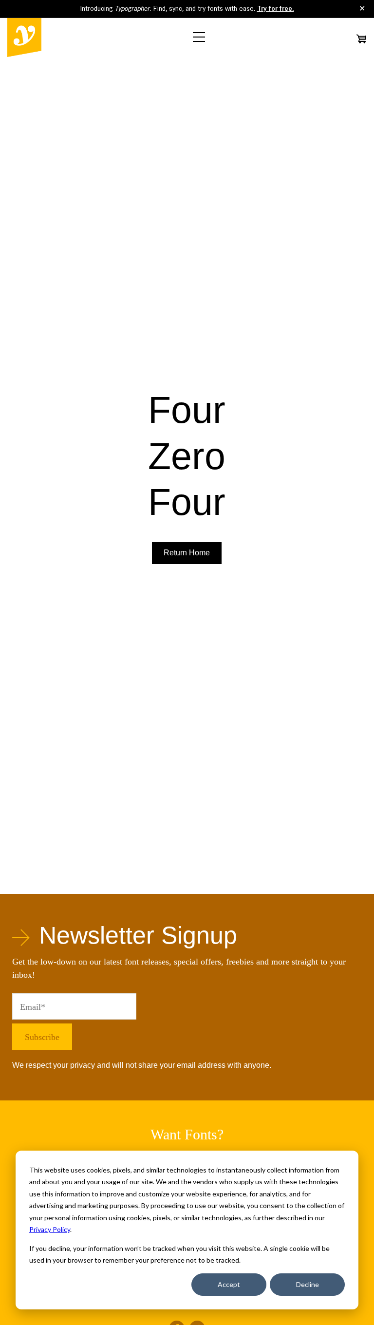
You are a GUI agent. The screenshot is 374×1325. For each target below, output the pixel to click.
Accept (229, 1284)
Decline (307, 1284)
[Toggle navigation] (199, 37)
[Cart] (361, 38)
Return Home (187, 553)
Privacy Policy (49, 1229)
